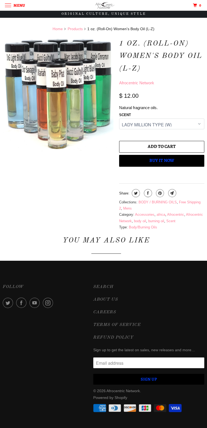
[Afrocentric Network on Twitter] (9, 303)
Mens (127, 208)
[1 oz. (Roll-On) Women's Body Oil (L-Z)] (58, 94)
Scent (125, 115)
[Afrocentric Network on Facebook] (22, 303)
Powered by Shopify (110, 397)
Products (75, 29)
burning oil (156, 221)
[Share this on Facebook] (147, 193)
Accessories (144, 215)
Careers (104, 312)
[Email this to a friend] (171, 193)
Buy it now (161, 160)
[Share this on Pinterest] (159, 193)
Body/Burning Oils (143, 227)
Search (103, 287)
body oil (140, 221)
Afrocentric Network (136, 83)
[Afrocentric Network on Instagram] (49, 303)
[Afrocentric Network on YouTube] (35, 303)
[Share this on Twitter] (135, 193)
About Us (105, 299)
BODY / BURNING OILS (158, 202)
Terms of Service (117, 325)
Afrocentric (175, 215)
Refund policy (113, 337)
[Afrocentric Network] (103, 5)
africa (161, 215)
